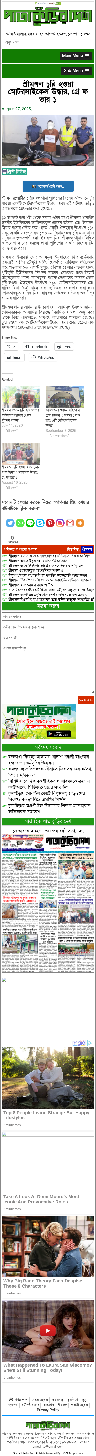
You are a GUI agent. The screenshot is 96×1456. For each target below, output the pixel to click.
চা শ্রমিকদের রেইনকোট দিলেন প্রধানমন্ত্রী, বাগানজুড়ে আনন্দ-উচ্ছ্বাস (52, 590)
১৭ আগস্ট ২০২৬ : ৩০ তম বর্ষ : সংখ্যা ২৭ (48, 831)
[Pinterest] (50, 519)
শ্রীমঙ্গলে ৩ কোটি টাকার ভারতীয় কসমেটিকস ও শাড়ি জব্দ (46, 565)
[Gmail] (70, 519)
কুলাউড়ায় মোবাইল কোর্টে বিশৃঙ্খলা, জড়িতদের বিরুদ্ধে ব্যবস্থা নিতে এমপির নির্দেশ (46, 797)
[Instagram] (60, 519)
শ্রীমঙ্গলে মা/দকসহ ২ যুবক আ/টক (31, 585)
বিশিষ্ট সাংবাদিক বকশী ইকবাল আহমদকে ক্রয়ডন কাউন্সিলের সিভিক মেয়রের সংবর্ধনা (49, 784)
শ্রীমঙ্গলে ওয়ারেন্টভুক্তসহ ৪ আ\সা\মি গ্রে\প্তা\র (38, 561)
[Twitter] (10, 519)
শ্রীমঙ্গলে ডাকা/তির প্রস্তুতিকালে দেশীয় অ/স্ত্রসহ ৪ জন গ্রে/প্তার (48, 594)
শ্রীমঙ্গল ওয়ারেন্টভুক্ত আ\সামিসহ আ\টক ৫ (36, 570)
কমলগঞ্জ (57, 1399)
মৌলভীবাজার (30, 1405)
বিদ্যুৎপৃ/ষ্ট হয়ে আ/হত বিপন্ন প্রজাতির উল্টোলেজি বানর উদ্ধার (48, 575)
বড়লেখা (13, 1405)
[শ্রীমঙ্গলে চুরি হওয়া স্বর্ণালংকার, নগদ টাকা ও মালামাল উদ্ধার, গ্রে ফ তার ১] (21, 454)
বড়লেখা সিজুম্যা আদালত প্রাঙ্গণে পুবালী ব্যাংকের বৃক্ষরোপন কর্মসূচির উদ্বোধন (48, 760)
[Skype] (40, 519)
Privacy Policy (48, 1410)
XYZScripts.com (73, 1453)
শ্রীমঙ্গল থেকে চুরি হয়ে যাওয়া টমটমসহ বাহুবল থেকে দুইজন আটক (20, 415)
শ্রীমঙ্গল (87, 549)
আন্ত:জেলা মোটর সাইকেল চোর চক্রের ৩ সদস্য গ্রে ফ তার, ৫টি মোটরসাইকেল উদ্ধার (63, 418)
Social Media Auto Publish (29, 1453)
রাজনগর (48, 1405)
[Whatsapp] (20, 519)
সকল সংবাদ (40, 1399)
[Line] (30, 519)
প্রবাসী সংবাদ (79, 1405)
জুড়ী (84, 1399)
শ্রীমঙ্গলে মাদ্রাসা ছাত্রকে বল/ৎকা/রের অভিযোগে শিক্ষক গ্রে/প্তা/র (50, 556)
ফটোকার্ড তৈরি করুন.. (51, 186)
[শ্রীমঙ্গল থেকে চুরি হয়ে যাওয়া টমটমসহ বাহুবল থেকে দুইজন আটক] (21, 397)
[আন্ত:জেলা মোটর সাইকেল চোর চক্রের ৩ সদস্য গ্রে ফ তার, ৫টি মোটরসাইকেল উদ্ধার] (65, 397)
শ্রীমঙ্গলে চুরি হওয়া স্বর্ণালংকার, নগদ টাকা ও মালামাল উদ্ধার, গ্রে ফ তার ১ (21, 472)
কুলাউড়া (72, 1399)
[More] (80, 519)
